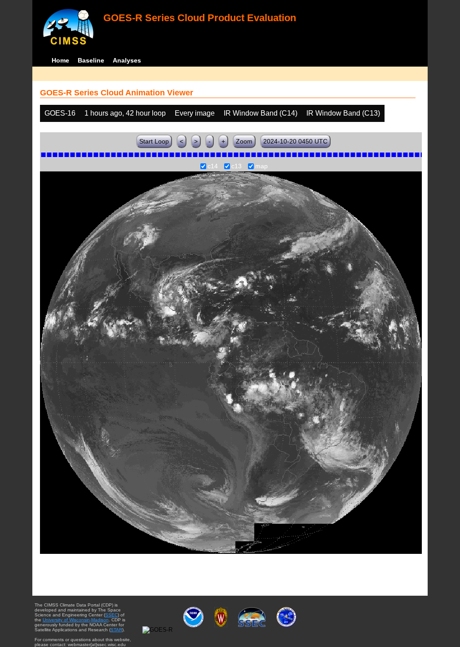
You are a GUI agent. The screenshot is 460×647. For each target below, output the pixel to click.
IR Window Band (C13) (343, 113)
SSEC (111, 614)
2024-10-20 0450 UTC (295, 141)
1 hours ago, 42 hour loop (125, 113)
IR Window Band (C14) (260, 113)
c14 (213, 166)
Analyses (127, 60)
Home (60, 60)
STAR (116, 629)
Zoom (244, 141)
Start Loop (154, 141)
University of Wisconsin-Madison (76, 619)
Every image (195, 113)
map (261, 166)
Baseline (91, 60)
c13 (236, 166)
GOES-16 (59, 113)
